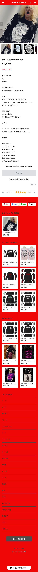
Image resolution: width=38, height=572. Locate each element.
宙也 (3, 490)
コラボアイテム (7, 426)
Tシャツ (4, 420)
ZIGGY (4, 522)
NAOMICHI (6, 503)
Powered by (16, 552)
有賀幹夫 (5, 529)
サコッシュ (5, 445)
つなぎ (4, 465)
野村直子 (5, 516)
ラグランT (5, 413)
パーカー (5, 401)
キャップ (4, 471)
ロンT (4, 407)
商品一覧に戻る (19, 539)
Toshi (4, 497)
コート (4, 477)
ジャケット (5, 452)
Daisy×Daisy (6, 509)
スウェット (5, 458)
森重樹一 (5, 484)
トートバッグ (6, 439)
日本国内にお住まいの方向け (19, 179)
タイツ (4, 433)
